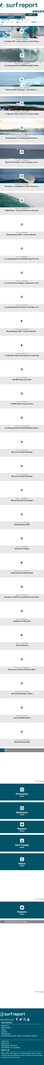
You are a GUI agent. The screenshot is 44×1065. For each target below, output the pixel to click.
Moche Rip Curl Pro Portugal (22, 500)
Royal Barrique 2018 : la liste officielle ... (22, 235)
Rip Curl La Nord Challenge (22, 452)
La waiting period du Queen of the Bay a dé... (22, 307)
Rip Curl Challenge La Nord (22, 694)
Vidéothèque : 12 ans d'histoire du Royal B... (22, 210)
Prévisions (6, 1028)
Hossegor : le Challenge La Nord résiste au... (22, 186)
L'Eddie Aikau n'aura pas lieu (22, 404)
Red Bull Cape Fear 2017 (22, 379)
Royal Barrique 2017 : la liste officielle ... (22, 331)
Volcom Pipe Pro (22, 645)
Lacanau (10, 17)
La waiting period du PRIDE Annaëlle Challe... (22, 65)
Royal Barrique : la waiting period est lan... (22, 138)
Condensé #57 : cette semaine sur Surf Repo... (22, 41)
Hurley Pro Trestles (22, 549)
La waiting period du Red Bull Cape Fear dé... (22, 259)
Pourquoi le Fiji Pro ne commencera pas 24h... (22, 597)
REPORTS (5, 1026)
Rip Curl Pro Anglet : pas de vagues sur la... (22, 162)
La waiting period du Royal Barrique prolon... (22, 428)
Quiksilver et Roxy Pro (22, 621)
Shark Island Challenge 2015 (22, 573)
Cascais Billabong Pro (22, 718)
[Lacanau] (1, 25)
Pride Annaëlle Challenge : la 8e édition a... (22, 90)
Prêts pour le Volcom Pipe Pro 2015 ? (22, 669)
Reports (22, 828)
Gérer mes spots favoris (15, 922)
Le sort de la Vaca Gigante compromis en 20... (22, 283)
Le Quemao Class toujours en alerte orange (22, 114)
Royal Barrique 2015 (22, 524)
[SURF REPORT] (12, 1016)
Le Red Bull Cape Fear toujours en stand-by (22, 355)
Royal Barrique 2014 (22, 742)
